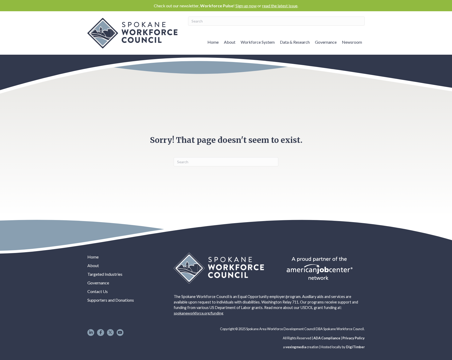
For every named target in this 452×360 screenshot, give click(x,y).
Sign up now (246, 5)
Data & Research (295, 42)
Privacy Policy (353, 338)
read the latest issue (279, 5)
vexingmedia (295, 347)
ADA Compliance (326, 338)
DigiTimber (355, 347)
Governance (326, 42)
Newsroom (352, 42)
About (229, 42)
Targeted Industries (104, 274)
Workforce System (258, 42)
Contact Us (97, 291)
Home (213, 42)
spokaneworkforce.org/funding (198, 313)
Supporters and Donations (110, 299)
